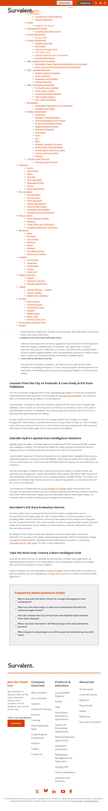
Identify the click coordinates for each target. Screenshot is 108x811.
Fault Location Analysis (45, 96)
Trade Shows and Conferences (41, 224)
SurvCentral (40, 132)
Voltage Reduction (43, 81)
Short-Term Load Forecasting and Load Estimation (58, 67)
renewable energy (17, 543)
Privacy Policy (78, 801)
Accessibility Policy (91, 801)
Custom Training (34, 292)
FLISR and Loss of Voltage (47, 87)
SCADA (58, 701)
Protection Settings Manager (48, 93)
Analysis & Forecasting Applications (61, 728)
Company (66, 10)
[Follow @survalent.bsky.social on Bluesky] (46, 792)
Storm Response (34, 200)
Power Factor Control (45, 90)
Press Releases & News (38, 218)
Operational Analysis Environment (50, 120)
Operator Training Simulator (47, 117)
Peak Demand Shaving (37, 206)
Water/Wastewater (36, 188)
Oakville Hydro (16, 444)
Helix (37, 135)
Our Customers (34, 197)
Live (37, 138)
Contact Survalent (55, 570)
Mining (30, 174)
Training (22, 286)
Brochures (31, 236)
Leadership (39, 14)
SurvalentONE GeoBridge (70, 395)
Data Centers (33, 171)
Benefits (49, 48)
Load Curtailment (42, 76)
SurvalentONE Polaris (44, 58)
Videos (30, 245)
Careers (65, 14)
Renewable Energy (35, 182)
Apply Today (41, 52)
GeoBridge (40, 114)
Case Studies (33, 239)
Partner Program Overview (56, 45)
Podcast (67, 56)
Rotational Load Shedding (46, 79)
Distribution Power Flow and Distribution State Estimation (61, 64)
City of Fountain (48, 488)
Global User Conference (57, 37)
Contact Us (63, 18)
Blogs (29, 233)
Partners (23, 298)
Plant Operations (34, 180)
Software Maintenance (58, 29)
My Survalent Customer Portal (46, 56)
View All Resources (35, 251)
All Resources (86, 689)
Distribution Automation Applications (61, 716)
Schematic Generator (44, 129)
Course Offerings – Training (39, 289)
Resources (23, 230)
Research (31, 242)
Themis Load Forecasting (46, 153)
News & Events (26, 215)
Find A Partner (34, 45)
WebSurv (39, 156)
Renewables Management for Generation (54, 105)
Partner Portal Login (59, 52)
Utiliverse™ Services (59, 25)
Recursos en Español (36, 254)
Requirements (62, 48)
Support (44, 25)
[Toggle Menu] (70, 7)
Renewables (32, 102)
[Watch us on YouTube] (64, 792)
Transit (30, 185)
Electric (30, 168)
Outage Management (36, 203)
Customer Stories (88, 694)
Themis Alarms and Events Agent (50, 150)
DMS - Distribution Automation (40, 85)
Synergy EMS (61, 766)
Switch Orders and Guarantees (49, 147)
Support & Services (27, 274)
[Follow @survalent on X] (38, 792)
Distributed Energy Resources (40, 212)
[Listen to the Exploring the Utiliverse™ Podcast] (71, 792)
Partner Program (63, 41)
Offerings (39, 37)
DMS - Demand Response (38, 70)
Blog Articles (85, 705)
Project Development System (48, 123)
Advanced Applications (37, 111)
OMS (57, 707)
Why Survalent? (25, 191)
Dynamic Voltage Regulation (47, 73)
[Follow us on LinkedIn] (55, 792)
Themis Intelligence (65, 772)
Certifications (52, 14)
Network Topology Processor (48, 144)
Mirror (38, 141)
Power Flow (34, 516)
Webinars (31, 221)
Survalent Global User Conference (42, 227)
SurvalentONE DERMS (45, 108)
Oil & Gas (31, 176)
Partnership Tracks (34, 48)
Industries (23, 165)
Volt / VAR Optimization (45, 99)
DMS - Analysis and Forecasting (41, 61)
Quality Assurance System (47, 126)
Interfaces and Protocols (38, 159)
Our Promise (26, 14)
